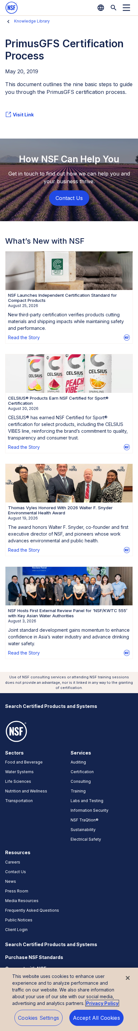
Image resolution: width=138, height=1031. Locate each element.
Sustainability (83, 829)
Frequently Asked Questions (32, 910)
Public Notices (18, 920)
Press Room (16, 891)
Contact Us (15, 871)
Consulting (81, 781)
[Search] (113, 7)
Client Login (16, 929)
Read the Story (24, 337)
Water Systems (19, 771)
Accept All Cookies (96, 1018)
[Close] (128, 978)
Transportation (19, 800)
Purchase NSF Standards (34, 957)
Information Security (89, 810)
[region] (69, 999)
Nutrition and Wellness (26, 791)
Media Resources (22, 900)
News (10, 881)
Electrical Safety (86, 839)
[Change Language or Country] (100, 7)
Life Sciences (18, 781)
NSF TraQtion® (85, 820)
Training (78, 791)
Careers (12, 862)
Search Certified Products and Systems (51, 706)
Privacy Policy (102, 1003)
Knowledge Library (32, 21)
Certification (82, 771)
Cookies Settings (38, 1018)
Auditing (78, 762)
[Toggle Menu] (126, 7)
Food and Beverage (24, 762)
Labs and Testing (87, 800)
